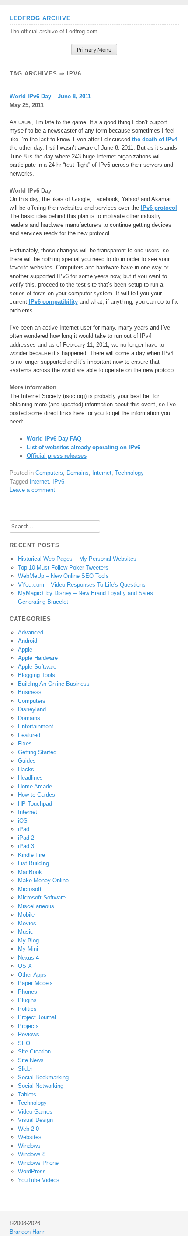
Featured (29, 735)
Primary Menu (94, 50)
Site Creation (34, 1051)
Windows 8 (31, 1154)
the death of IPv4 (155, 139)
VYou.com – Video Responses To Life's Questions (82, 584)
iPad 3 (26, 846)
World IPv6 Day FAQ (54, 438)
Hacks (26, 769)
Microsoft (30, 889)
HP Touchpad (35, 803)
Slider (25, 1068)
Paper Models (35, 983)
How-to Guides (36, 795)
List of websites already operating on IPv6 (83, 447)
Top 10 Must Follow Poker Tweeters (63, 567)
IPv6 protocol (159, 207)
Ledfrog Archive (40, 18)
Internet (101, 472)
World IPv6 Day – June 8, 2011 (50, 96)
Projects (28, 1026)
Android (27, 641)
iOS (23, 820)
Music (25, 931)
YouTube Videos (38, 1180)
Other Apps (32, 974)
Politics (27, 1009)
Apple (25, 649)
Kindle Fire (31, 855)
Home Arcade (35, 786)
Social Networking (40, 1085)
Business (30, 692)
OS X (25, 966)
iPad (23, 829)
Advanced (30, 632)
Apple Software (37, 666)
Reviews (28, 1034)
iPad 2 (26, 838)
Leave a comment (32, 490)
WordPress (32, 1171)
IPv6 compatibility (53, 301)
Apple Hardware (38, 658)
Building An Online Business (54, 684)
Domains (77, 472)
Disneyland (32, 709)
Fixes (25, 743)
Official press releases (57, 455)
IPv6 (58, 481)
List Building (33, 863)
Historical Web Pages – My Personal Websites (77, 558)
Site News (31, 1060)
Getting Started (37, 752)
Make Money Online (43, 880)
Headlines (30, 777)
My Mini (28, 949)
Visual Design (35, 1120)
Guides (27, 760)
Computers (49, 472)
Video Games (35, 1111)
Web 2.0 (28, 1128)
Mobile (26, 914)
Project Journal (37, 1017)
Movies (27, 923)
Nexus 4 (28, 957)
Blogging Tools (36, 675)
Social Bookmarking (43, 1077)
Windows (29, 1146)
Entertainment (35, 726)
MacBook (30, 872)
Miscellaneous (36, 906)
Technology (129, 472)
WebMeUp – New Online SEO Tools (63, 576)
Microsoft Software (42, 897)
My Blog (28, 940)
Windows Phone (38, 1163)
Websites (30, 1137)
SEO (24, 1043)
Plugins (27, 1000)
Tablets (27, 1094)
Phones (27, 992)
